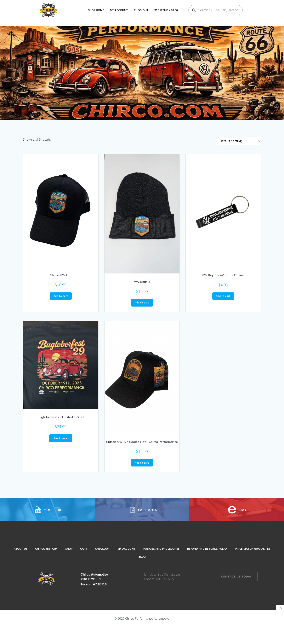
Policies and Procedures (161, 548)
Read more (61, 438)
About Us (20, 548)
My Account (119, 10)
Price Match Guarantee (252, 548)
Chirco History (46, 548)
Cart (83, 548)
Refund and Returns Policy (207, 548)
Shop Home (96, 10)
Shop (68, 548)
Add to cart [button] (61, 296)
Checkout (141, 10)
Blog (142, 556)
